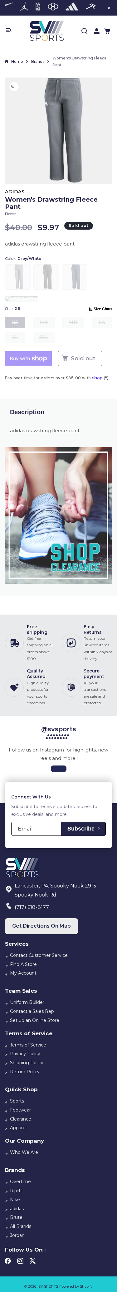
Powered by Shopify (76, 1286)
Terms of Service (28, 1045)
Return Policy (25, 1071)
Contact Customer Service (39, 955)
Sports (17, 1101)
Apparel (18, 1127)
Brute (16, 1217)
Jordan (17, 1235)
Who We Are (24, 1152)
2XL (47, 339)
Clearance (20, 1119)
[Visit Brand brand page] (24, 7)
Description (27, 412)
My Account (23, 973)
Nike (15, 1199)
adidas (17, 1208)
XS (18, 324)
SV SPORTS (48, 1286)
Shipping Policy (26, 1062)
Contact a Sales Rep (32, 1011)
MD (76, 324)
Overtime (20, 1181)
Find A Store (23, 964)
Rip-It (16, 1190)
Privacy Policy (25, 1053)
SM (47, 324)
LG (105, 324)
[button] (107, 31)
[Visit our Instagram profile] (58, 768)
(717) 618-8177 (32, 907)
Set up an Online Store (34, 1020)
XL (18, 339)
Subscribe (81, 829)
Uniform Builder (27, 1002)
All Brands (20, 1226)
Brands (37, 61)
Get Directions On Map (41, 926)
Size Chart (103, 309)
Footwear (20, 1110)
